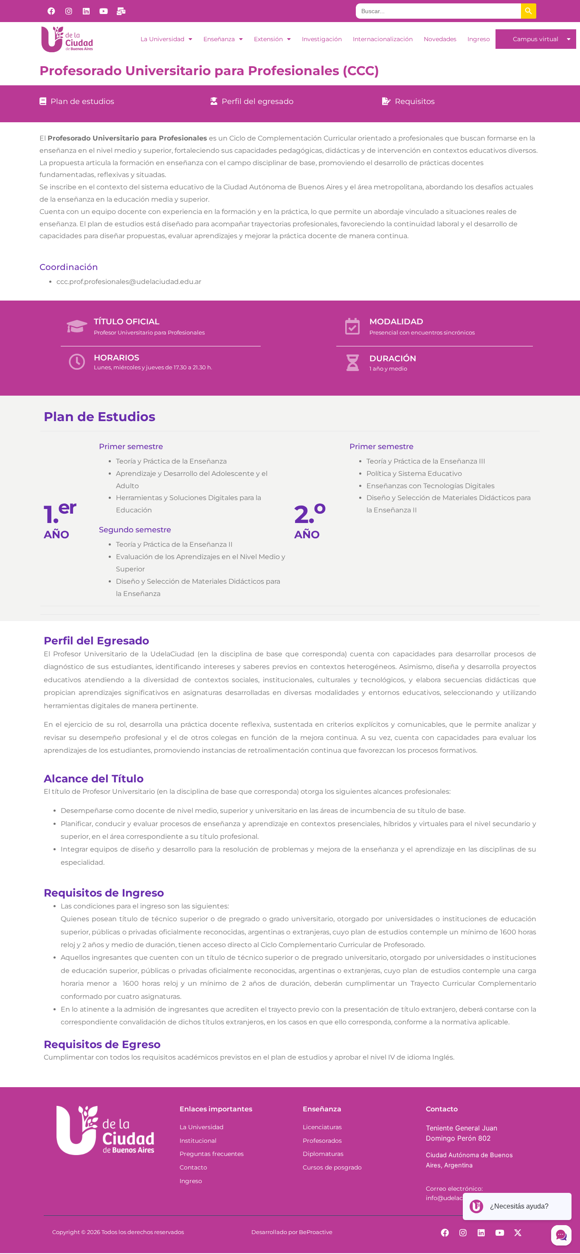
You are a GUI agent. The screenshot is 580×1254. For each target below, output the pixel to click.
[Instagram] (68, 11)
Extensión (268, 39)
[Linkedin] (86, 11)
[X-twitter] (518, 1232)
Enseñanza (219, 39)
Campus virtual (535, 39)
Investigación (322, 39)
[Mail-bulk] (121, 11)
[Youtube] (103, 11)
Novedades (440, 39)
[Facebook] (51, 11)
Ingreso (478, 39)
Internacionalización (383, 39)
